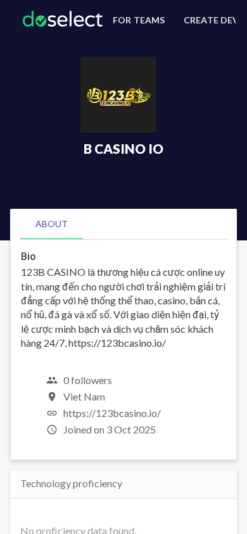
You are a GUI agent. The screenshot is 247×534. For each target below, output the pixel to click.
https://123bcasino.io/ (112, 413)
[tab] (51, 224)
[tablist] (123, 224)
